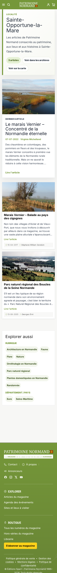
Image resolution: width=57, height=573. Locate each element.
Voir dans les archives (36, 60)
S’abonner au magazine (20, 545)
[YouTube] (21, 477)
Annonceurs (15, 471)
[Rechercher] (8, 4)
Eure (9, 399)
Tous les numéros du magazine (22, 528)
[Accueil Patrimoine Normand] (28, 451)
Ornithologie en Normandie (22, 363)
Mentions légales (26, 562)
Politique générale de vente (20, 558)
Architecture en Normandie (22, 349)
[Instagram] (10, 477)
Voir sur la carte (17, 68)
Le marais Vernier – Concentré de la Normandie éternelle (26, 129)
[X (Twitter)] (16, 477)
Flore (9, 356)
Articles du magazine (16, 496)
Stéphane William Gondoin (32, 245)
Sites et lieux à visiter (16, 507)
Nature (20, 356)
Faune (44, 349)
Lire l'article (12, 172)
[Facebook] (5, 477)
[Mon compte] (48, 4)
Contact (12, 464)
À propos (31, 464)
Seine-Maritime (24, 399)
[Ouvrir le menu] (3, 4)
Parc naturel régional (18, 371)
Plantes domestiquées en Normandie (27, 378)
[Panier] (53, 4)
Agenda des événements (18, 502)
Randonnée (13, 385)
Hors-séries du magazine (18, 533)
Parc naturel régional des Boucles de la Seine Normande (27, 286)
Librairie (8, 539)
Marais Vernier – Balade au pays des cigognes (26, 216)
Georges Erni (27, 314)
